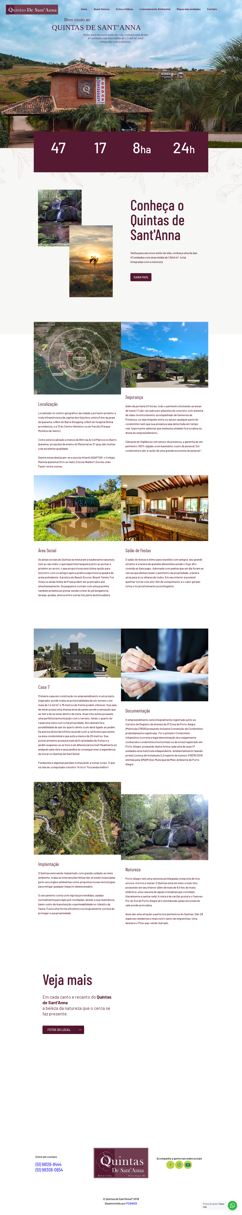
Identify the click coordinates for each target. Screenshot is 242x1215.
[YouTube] (121, 1209)
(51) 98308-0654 (49, 1170)
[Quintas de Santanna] (32, 9)
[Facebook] (116, 1209)
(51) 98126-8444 (48, 1164)
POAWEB (131, 1203)
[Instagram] (126, 1209)
